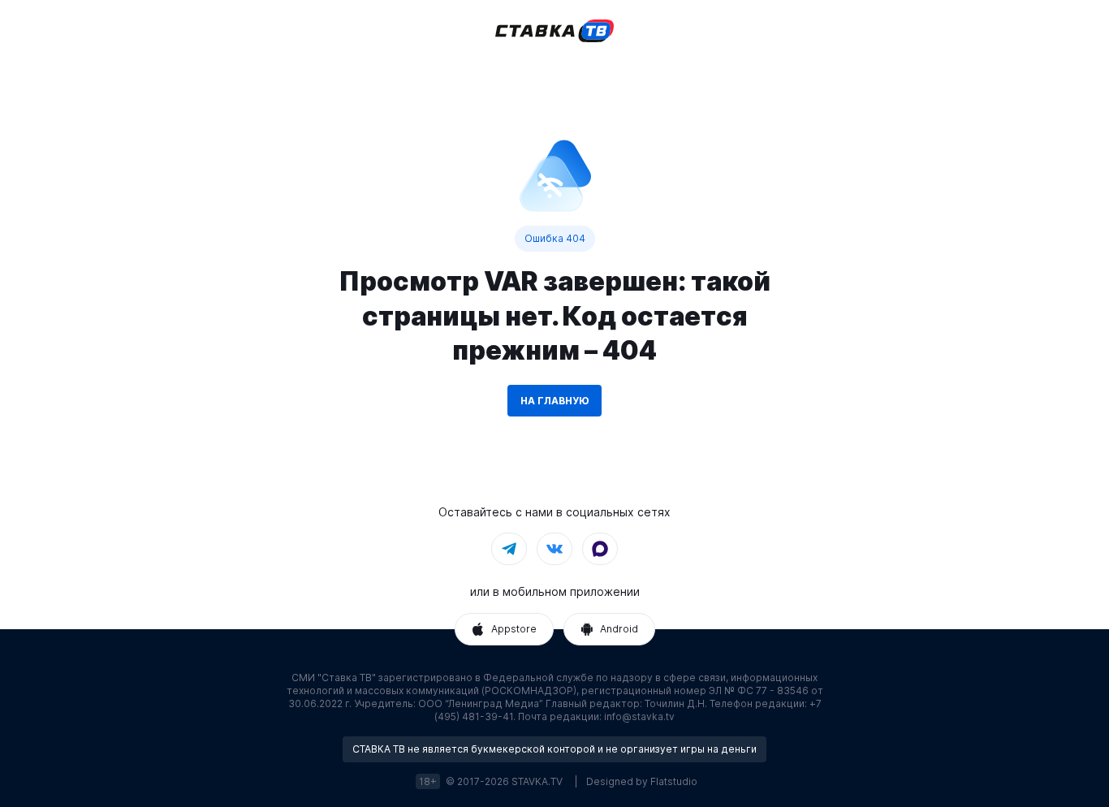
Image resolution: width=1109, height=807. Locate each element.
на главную (554, 401)
